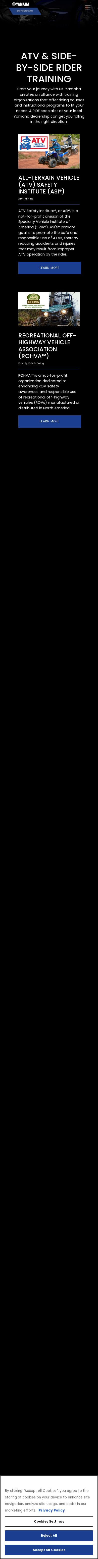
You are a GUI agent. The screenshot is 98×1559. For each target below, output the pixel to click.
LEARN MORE (50, 268)
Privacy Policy (51, 1510)
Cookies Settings (49, 1521)
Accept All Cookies (49, 1549)
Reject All (49, 1535)
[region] (49, 1517)
